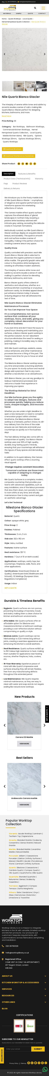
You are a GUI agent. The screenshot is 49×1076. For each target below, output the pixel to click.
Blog (3, 2)
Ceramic (13, 833)
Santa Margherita (25, 888)
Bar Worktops (19, 126)
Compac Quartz (32, 870)
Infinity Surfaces (33, 858)
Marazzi (12, 861)
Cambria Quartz (16, 870)
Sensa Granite (27, 843)
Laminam (37, 833)
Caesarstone (31, 867)
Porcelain (13, 856)
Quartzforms (25, 873)
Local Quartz (27, 19)
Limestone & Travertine (19, 897)
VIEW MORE (24, 743)
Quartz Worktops (14, 19)
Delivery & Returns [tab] (12, 188)
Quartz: (12, 867)
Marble (12, 849)
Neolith (20, 861)
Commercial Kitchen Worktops (16, 129)
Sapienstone (27, 836)
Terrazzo (13, 886)
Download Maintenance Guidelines (19, 156)
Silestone (21, 867)
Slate (19, 892)
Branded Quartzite (27, 876)
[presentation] (6, 725)
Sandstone (27, 892)
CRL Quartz (14, 873)
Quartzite (13, 876)
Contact (42, 13)
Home (4, 19)
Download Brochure (13, 149)
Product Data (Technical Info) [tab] (17, 178)
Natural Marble (22, 852)
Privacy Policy (13, 1063)
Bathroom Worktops (35, 126)
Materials (7, 13)
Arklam (22, 856)
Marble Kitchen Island (12, 135)
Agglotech (23, 886)
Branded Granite (24, 840)
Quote (30, 13)
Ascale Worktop (25, 833)
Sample (18, 13)
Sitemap (23, 1063)
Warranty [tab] (39, 178)
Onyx (36, 892)
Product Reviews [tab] (20, 183)
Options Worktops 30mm (29, 138)
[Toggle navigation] (43, 8)
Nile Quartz (28, 135)
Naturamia (13, 879)
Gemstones (20, 895)
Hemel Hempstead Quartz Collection (16, 22)
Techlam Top (15, 836)
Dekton (21, 858)
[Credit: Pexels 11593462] (30, 86)
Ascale (27, 861)
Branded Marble (23, 849)
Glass (11, 895)
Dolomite (31, 895)
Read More (6, 116)
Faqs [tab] (6, 183)
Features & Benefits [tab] (26, 174)
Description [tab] (9, 173)
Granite (12, 840)
